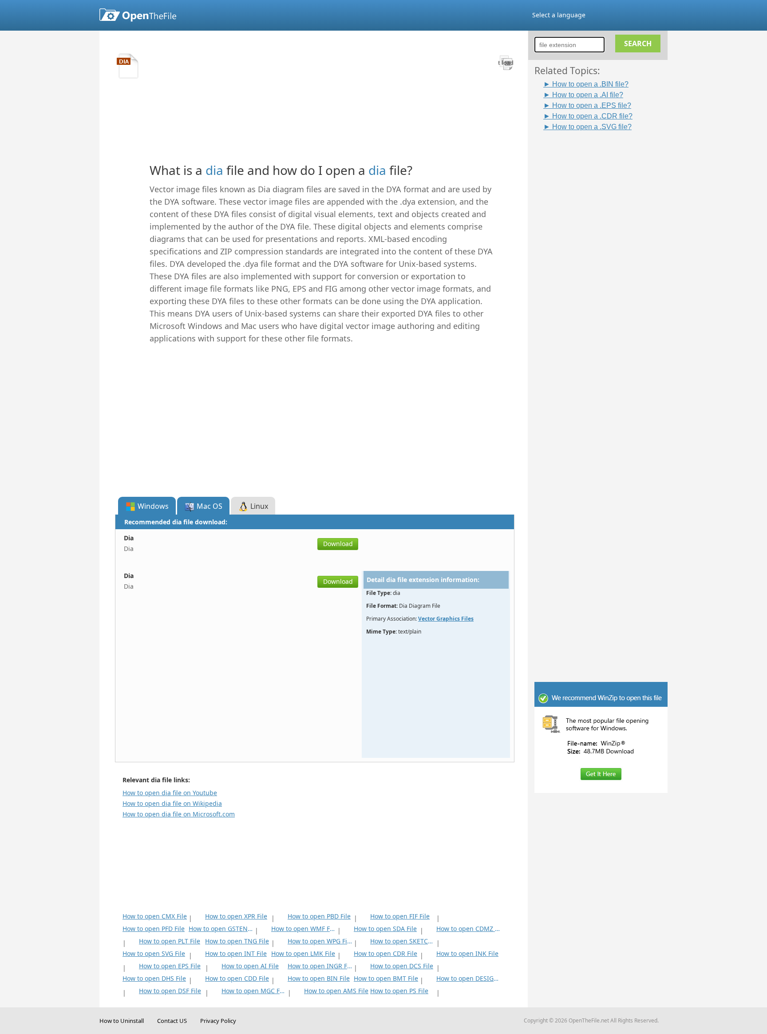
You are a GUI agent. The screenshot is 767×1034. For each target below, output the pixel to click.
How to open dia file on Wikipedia (172, 803)
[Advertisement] (605, 265)
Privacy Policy (218, 1021)
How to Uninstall (121, 1021)
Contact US (172, 1021)
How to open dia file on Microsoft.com (179, 814)
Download (338, 543)
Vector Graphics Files (446, 618)
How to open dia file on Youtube (170, 792)
